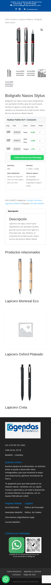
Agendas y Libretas (32, 571)
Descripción (13, 211)
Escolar (30, 200)
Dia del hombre (37, 203)
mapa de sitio (30, 574)
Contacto (16, 574)
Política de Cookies (33, 512)
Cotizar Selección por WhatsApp (27, 157)
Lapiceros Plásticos (26, 19)
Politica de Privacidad (34, 507)
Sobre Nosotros (14, 571)
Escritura (14, 19)
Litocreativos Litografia (15, 517)
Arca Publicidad (12, 507)
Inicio (7, 19)
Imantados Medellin (14, 512)
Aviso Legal (29, 517)
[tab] (25, 211)
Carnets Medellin (12, 522)
